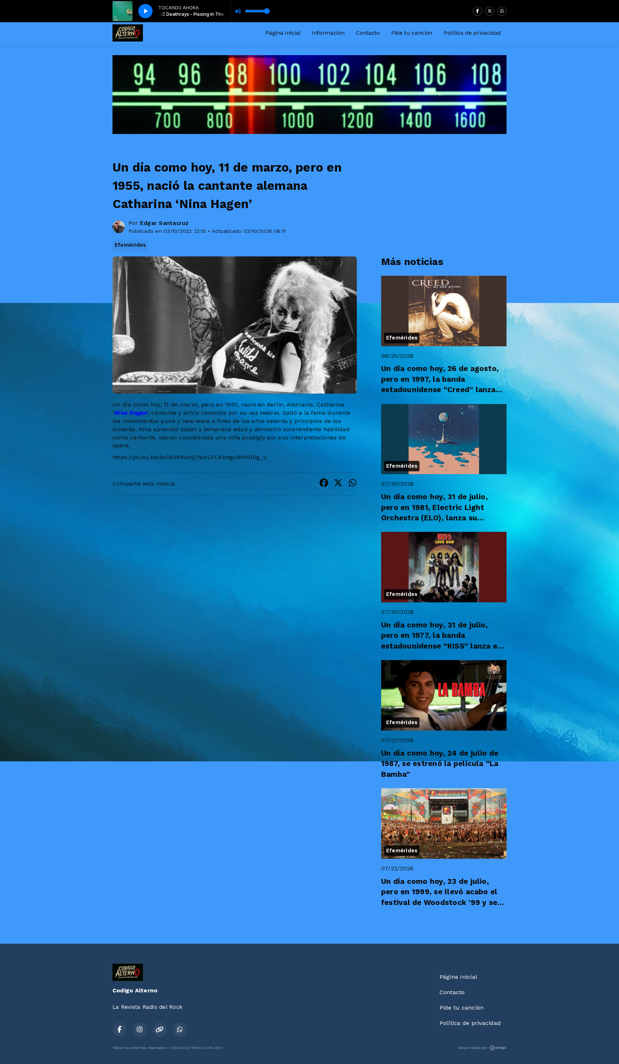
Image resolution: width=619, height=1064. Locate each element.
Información (328, 32)
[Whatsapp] (502, 11)
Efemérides (130, 245)
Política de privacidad (472, 32)
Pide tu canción (411, 32)
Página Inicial (283, 32)
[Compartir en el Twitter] (338, 484)
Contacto (367, 32)
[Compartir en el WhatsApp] (352, 484)
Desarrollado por (472, 1048)
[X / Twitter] (489, 11)
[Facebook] (477, 11)
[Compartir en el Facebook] (324, 484)
